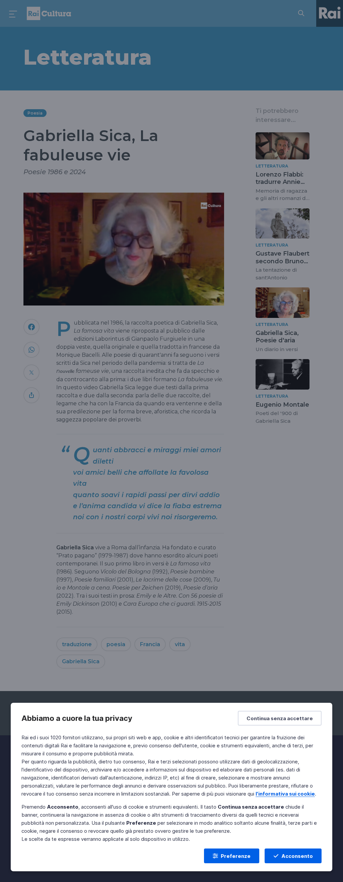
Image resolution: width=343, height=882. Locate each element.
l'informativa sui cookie (285, 794)
